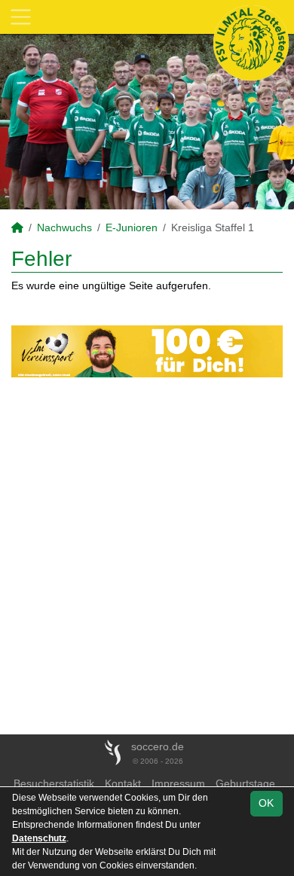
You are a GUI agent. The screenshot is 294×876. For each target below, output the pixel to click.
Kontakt (123, 783)
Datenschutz (39, 838)
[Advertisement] (147, 556)
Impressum (178, 783)
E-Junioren (132, 227)
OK (266, 803)
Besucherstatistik (54, 783)
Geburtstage (245, 783)
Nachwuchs (64, 227)
